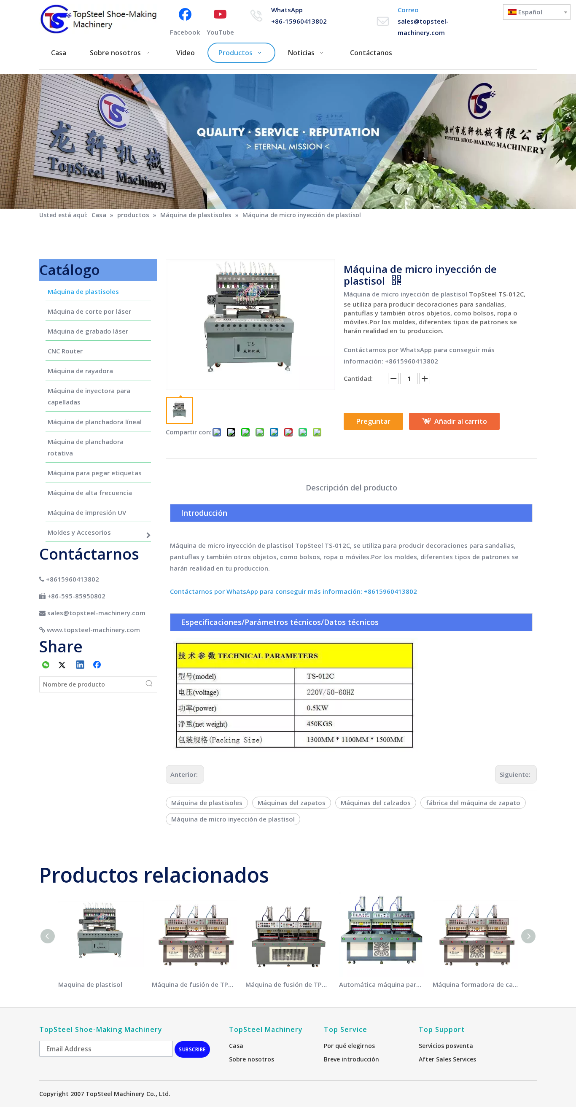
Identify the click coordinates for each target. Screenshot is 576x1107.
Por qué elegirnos (349, 1046)
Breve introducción (351, 1059)
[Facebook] (98, 665)
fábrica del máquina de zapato (473, 802)
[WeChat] (46, 665)
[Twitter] (63, 665)
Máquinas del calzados (376, 802)
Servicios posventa (446, 1046)
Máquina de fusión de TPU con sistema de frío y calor (288, 984)
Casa (236, 1046)
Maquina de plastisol (90, 984)
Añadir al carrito (460, 421)
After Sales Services (447, 1059)
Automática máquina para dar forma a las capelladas (381, 984)
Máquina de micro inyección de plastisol (405, 294)
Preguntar (373, 421)
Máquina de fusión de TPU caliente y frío (194, 984)
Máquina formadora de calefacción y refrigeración (475, 984)
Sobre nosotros (251, 1059)
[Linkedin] (80, 665)
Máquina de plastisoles (206, 802)
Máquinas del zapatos (292, 802)
